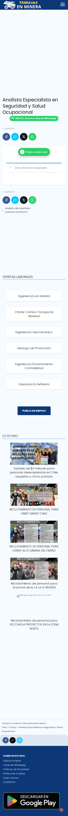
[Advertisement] (34, 52)
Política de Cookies (14, 773)
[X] (24, 137)
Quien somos (11, 777)
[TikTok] (12, 740)
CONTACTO (9, 782)
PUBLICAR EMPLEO (34, 411)
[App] (19, 740)
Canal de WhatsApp (14, 765)
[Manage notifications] (61, 809)
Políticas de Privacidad (16, 769)
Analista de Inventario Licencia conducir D (17, 210)
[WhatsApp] (32, 137)
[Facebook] (6, 137)
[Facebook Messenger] (15, 137)
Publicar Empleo (12, 760)
